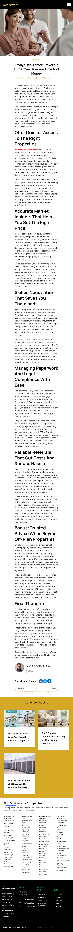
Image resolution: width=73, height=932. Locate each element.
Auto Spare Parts (9, 821)
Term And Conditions (51, 928)
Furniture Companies (25, 847)
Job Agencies (26, 872)
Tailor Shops (61, 846)
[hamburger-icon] (69, 4)
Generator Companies (25, 851)
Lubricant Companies (42, 831)
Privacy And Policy (64, 928)
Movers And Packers (43, 848)
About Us (41, 895)
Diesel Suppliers (8, 866)
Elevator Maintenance (26, 826)
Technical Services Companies (63, 849)
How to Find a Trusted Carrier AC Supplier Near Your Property (19, 784)
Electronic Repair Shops (27, 821)
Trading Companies (63, 860)
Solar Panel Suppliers (60, 838)
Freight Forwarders (27, 843)
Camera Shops (8, 838)
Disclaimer (41, 928)
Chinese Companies (7, 844)
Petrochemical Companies (43, 870)
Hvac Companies (27, 862)
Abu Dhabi (59, 895)
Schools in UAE (61, 825)
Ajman (58, 898)
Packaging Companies (42, 861)
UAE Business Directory (43, 904)
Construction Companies (8, 858)
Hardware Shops (27, 860)
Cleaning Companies (7, 848)
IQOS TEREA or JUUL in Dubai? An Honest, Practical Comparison (19, 737)
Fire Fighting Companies (25, 835)
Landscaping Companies (43, 821)
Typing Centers (61, 870)
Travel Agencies (62, 867)
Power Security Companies (62, 821)
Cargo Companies (9, 840)
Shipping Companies (60, 829)
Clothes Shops (8, 855)
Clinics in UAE (8, 852)
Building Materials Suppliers (9, 831)
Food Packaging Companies (26, 840)
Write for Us (42, 900)
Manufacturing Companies (44, 835)
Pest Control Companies (43, 866)
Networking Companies (43, 852)
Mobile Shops (43, 844)
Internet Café (26, 869)
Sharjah (58, 906)
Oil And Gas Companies (42, 857)
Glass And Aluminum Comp (27, 856)
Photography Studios (61, 817)
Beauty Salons (8, 823)
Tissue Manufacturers (61, 854)
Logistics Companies (42, 826)
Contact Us (42, 898)
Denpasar (59, 900)
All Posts (31, 671)
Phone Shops (43, 874)
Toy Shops (60, 858)
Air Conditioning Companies (9, 817)
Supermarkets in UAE (62, 842)
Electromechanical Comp (27, 817)
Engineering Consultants (25, 831)
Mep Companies (44, 841)
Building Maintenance (8, 827)
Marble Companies (45, 839)
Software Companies (60, 833)
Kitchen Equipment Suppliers (45, 817)
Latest (37, 59)
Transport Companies (60, 864)
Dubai (58, 903)
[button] (41, 681)
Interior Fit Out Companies (26, 866)
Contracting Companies (7, 863)
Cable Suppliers (8, 835)
